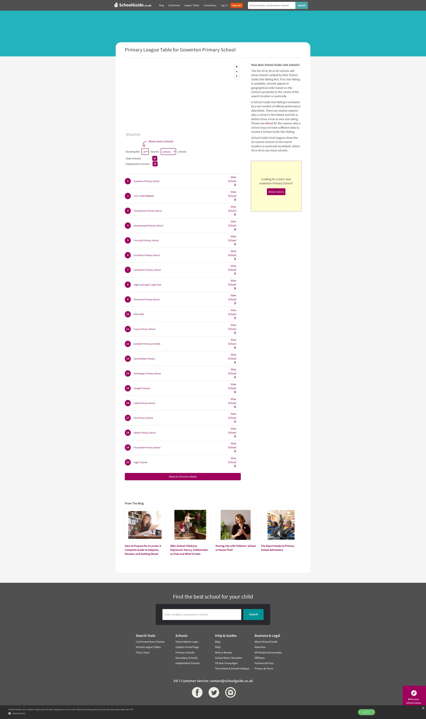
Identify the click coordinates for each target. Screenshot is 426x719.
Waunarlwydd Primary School (148, 225)
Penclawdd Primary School (147, 447)
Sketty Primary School (145, 432)
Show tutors (276, 192)
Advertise (260, 647)
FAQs (218, 647)
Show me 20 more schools (183, 476)
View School (232, 179)
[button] (71, 713)
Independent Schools (187, 663)
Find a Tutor (143, 652)
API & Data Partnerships (268, 652)
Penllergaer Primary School (147, 373)
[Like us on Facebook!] (196, 692)
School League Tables (148, 647)
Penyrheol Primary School (147, 299)
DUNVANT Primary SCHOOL (147, 343)
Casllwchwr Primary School (147, 269)
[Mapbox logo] (133, 135)
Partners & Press (264, 663)
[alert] (213, 712)
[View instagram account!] (229, 692)
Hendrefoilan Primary (144, 358)
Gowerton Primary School (146, 181)
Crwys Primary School (144, 329)
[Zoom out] (236, 71)
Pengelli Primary (142, 388)
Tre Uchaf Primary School (146, 240)
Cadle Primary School (144, 403)
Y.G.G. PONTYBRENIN (144, 195)
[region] (183, 100)
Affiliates (260, 658)
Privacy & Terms (264, 668)
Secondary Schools (186, 658)
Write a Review (223, 652)
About (269, 123)
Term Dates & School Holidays (232, 668)
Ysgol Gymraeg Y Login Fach (147, 284)
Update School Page (187, 647)
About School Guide (266, 641)
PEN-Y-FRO (139, 314)
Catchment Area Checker (150, 641)
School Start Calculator (228, 658)
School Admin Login (186, 641)
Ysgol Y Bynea (140, 462)
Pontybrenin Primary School (148, 210)
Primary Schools (185, 652)
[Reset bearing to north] (236, 76)
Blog (217, 641)
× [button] (423, 708)
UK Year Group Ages (226, 663)
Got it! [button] (366, 712)
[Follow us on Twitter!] (213, 692)
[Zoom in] (236, 66)
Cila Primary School (143, 417)
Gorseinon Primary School (147, 255)
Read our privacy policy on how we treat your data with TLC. (105, 709)
